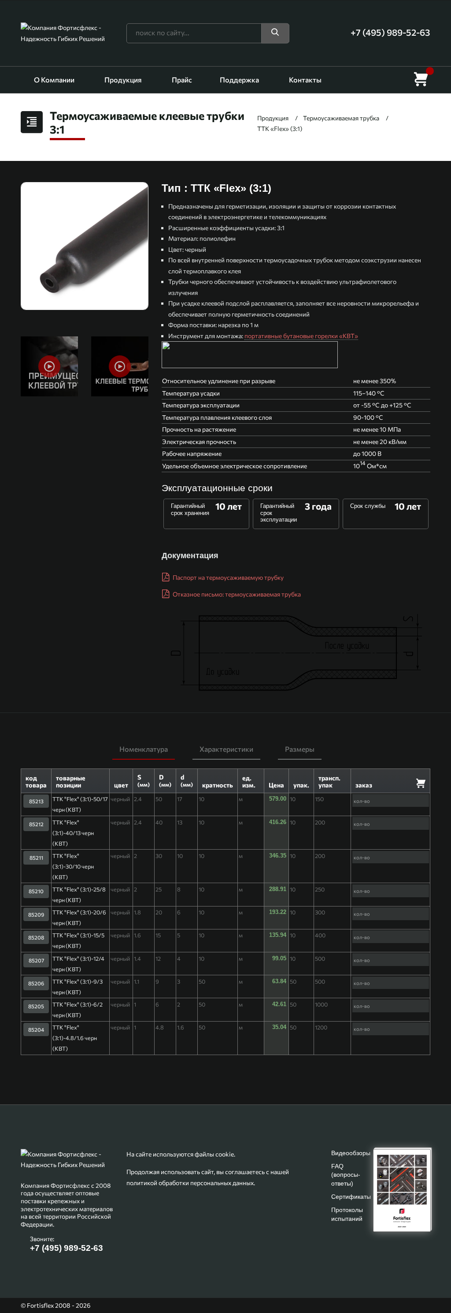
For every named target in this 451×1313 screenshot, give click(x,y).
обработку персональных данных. (356, 1271)
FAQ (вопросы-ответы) (345, 1174)
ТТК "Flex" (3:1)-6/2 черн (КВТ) (77, 1009)
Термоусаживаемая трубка (341, 118)
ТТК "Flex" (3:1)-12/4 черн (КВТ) (78, 964)
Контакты (305, 79)
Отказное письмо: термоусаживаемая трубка (236, 594)
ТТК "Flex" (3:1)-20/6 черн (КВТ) (79, 917)
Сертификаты (351, 1196)
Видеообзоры (350, 1152)
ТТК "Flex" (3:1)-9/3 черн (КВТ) (77, 987)
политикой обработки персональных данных (190, 1182)
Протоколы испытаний (347, 1214)
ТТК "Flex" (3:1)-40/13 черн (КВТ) (73, 833)
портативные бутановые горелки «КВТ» (301, 335)
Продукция (123, 79)
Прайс (182, 79)
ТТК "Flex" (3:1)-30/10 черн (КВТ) (73, 866)
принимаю (225, 1291)
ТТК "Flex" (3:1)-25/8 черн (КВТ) (79, 894)
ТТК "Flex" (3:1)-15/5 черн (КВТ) (78, 940)
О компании (54, 79)
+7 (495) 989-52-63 (66, 1248)
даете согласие (277, 1271)
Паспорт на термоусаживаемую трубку (227, 577)
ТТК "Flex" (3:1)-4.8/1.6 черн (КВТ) (74, 1038)
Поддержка (239, 79)
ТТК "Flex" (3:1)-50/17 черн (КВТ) (80, 804)
